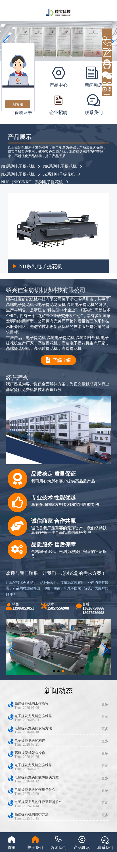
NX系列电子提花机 (18, 174)
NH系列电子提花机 (18, 166)
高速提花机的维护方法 (31, 814)
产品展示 (82, 847)
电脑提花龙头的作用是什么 (34, 790)
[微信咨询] (107, 68)
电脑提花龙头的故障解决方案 (36, 777)
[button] (54, 671)
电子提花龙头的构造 (29, 741)
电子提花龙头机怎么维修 (33, 716)
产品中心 (58, 85)
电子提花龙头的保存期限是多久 (38, 802)
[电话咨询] (107, 34)
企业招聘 (58, 112)
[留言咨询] (107, 45)
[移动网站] (107, 79)
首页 (12, 847)
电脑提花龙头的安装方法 (33, 728)
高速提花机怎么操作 (29, 753)
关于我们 (35, 847)
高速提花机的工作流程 (31, 703)
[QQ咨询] (107, 56)
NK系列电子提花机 (60, 166)
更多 (104, 704)
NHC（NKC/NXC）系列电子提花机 (32, 182)
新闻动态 (94, 85)
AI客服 (17, 104)
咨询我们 (58, 847)
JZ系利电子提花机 (59, 174)
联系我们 (94, 112)
